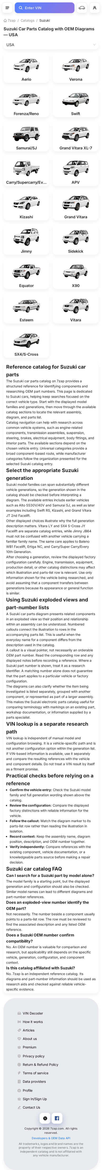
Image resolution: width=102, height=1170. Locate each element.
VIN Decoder (33, 1013)
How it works (33, 1022)
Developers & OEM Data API (51, 1138)
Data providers (34, 1081)
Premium (29, 1047)
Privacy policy (34, 1056)
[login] (94, 7)
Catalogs (27, 20)
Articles (28, 1030)
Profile (27, 1090)
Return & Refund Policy (40, 1065)
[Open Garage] (81, 7)
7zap (11, 20)
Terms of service (35, 1073)
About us (30, 1039)
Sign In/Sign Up (35, 1099)
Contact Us (31, 1107)
